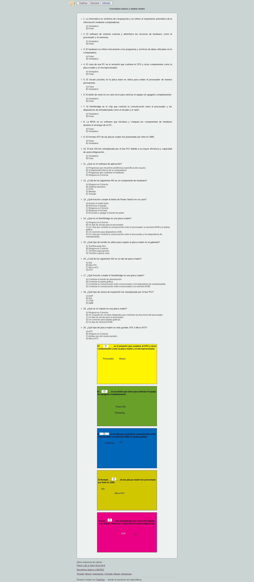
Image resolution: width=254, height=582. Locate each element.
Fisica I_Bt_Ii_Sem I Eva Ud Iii (91, 565)
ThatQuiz (83, 3)
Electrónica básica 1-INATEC (90, 570)
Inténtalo (106, 3)
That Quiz (100, 580)
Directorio (94, 3)
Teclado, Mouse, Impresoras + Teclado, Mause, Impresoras (104, 574)
